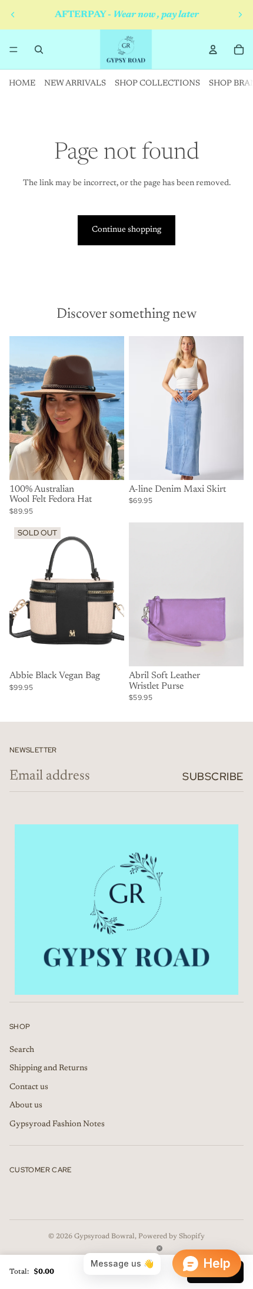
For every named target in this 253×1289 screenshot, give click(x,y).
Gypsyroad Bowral (104, 1236)
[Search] (39, 50)
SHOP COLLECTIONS (157, 84)
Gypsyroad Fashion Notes (57, 1124)
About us (25, 1105)
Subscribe (213, 776)
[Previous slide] (13, 15)
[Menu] (13, 49)
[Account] (213, 50)
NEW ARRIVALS (75, 84)
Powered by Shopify (171, 1236)
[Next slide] (240, 15)
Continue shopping (126, 230)
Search (21, 1050)
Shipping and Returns (48, 1068)
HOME (22, 84)
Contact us (28, 1087)
